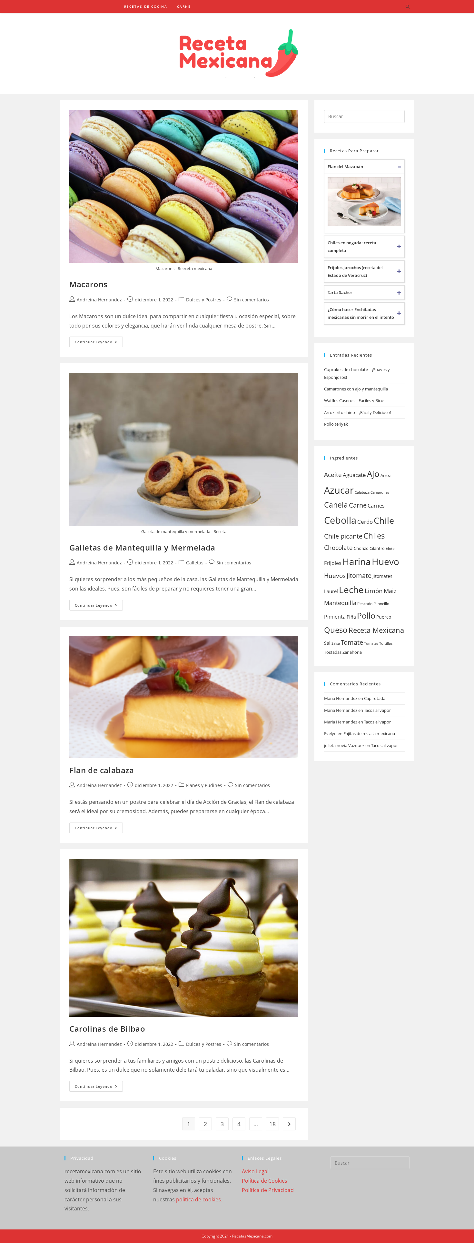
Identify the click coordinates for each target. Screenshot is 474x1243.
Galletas (194, 563)
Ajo (373, 474)
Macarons (88, 284)
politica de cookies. (199, 1199)
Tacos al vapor (377, 710)
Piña (351, 617)
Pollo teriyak (336, 424)
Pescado (364, 603)
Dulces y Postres (203, 300)
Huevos (335, 575)
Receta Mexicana (376, 630)
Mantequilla (340, 603)
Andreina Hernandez (99, 300)
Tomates (371, 643)
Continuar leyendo (94, 341)
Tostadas (332, 652)
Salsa (335, 643)
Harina (356, 561)
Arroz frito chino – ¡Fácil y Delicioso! (357, 412)
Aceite (333, 474)
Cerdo (365, 521)
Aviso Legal (255, 1171)
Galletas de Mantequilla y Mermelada (142, 547)
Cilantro (377, 548)
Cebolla (340, 520)
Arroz (385, 475)
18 (272, 1124)
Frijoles (332, 563)
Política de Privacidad (268, 1190)
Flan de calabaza (101, 770)
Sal (327, 643)
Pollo (366, 615)
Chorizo (361, 548)
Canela (336, 505)
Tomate (352, 642)
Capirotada (374, 698)
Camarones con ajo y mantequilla (356, 389)
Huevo (385, 562)
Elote (390, 548)
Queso (336, 629)
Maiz (390, 591)
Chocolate (338, 547)
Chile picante (343, 536)
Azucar (339, 490)
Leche (351, 589)
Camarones (379, 492)
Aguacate (354, 475)
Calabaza (362, 492)
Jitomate (359, 575)
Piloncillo (381, 603)
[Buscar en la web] (407, 7)
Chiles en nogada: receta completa (352, 246)
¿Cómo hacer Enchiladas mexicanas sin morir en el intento (361, 313)
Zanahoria (352, 652)
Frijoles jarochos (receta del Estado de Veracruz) (355, 271)
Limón (374, 590)
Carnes (376, 505)
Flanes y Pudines (204, 785)
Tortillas (385, 643)
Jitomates (382, 576)
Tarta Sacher (340, 292)
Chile (384, 520)
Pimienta (335, 616)
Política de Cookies (264, 1180)
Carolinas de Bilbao (107, 1028)
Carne (358, 505)
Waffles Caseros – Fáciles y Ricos (354, 400)
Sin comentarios (251, 300)
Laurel (331, 591)
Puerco (383, 617)
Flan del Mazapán (345, 166)
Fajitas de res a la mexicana (369, 733)
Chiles (374, 535)
